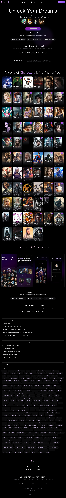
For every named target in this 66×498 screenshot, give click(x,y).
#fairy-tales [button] (5, 393)
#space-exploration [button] (51, 410)
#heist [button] (4, 390)
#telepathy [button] (43, 445)
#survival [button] (36, 440)
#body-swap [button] (16, 430)
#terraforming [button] (16, 442)
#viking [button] (28, 412)
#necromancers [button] (46, 422)
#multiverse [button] (28, 400)
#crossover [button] (20, 400)
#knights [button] (21, 412)
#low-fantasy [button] (27, 390)
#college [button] (5, 402)
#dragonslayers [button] (29, 422)
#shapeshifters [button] (30, 420)
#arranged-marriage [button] (25, 398)
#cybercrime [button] (44, 449)
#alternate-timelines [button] (21, 432)
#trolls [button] (10, 422)
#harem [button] (51, 425)
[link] (7, 83)
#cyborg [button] (33, 442)
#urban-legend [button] (6, 452)
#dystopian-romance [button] (7, 445)
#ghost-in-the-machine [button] (27, 430)
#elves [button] (51, 420)
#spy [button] (38, 395)
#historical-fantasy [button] (42, 447)
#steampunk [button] (16, 380)
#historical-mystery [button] (44, 452)
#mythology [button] (52, 378)
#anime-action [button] (59, 407)
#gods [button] (20, 415)
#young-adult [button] (17, 388)
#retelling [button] (11, 405)
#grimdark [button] (14, 407)
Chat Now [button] (61, 2)
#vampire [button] (15, 375)
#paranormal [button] (30, 393)
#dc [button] (60, 380)
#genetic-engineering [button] (8, 447)
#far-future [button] (11, 432)
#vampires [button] (35, 390)
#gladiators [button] (13, 415)
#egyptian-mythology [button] (19, 417)
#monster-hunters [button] (27, 440)
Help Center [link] (39, 488)
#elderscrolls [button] (29, 449)
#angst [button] (4, 427)
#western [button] (29, 405)
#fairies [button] (21, 422)
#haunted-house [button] (13, 420)
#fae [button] (16, 422)
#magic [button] (35, 378)
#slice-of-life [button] (37, 385)
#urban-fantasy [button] (43, 378)
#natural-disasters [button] (45, 440)
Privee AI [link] (5, 2)
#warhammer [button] (20, 449)
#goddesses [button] (27, 415)
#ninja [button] (57, 412)
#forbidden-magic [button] (31, 435)
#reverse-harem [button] (42, 425)
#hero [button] (4, 405)
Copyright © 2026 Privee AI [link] (33, 494)
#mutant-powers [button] (6, 430)
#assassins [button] (5, 415)
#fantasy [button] (11, 370)
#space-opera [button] (52, 393)
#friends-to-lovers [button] (49, 398)
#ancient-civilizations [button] (33, 432)
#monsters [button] (35, 415)
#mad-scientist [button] (44, 427)
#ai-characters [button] (50, 373)
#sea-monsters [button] (14, 435)
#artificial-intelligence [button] (7, 395)
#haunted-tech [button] (58, 430)
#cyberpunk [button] (25, 380)
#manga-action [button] (34, 407)
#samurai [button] (35, 412)
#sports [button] (10, 390)
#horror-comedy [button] (16, 440)
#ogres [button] (4, 422)
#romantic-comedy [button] (42, 388)
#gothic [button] (33, 388)
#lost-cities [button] (43, 432)
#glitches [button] (50, 430)
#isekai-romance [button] (40, 410)
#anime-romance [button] (28, 385)
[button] (28, 468)
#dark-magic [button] (40, 435)
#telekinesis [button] (31, 395)
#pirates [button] (35, 405)
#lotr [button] (4, 375)
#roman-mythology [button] (7, 417)
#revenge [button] (56, 395)
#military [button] (44, 395)
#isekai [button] (32, 410)
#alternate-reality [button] (32, 425)
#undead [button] (38, 422)
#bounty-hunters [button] (54, 442)
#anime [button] (4, 370)
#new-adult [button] (46, 400)
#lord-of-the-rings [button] (27, 383)
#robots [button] (44, 393)
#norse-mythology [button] (31, 417)
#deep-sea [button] (5, 435)
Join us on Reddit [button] (27, 52)
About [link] (25, 488)
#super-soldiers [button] (34, 427)
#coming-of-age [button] (37, 400)
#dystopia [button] (60, 378)
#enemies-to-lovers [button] (37, 398)
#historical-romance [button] (44, 405)
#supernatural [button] (14, 378)
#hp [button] (26, 373)
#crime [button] (58, 388)
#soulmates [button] (58, 398)
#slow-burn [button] (15, 398)
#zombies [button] (51, 390)
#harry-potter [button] (6, 383)
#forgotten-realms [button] (53, 447)
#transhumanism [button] (34, 445)
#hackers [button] (27, 452)
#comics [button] (39, 380)
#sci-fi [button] (21, 375)
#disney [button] (19, 385)
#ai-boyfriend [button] (41, 373)
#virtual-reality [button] (25, 410)
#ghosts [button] (4, 420)
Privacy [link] (33, 490)
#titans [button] (41, 415)
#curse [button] (47, 435)
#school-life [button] (55, 400)
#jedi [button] (47, 412)
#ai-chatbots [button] (59, 373)
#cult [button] (54, 422)
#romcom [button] (43, 407)
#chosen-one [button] (36, 402)
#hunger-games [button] (44, 383)
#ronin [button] (41, 412)
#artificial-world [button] (53, 427)
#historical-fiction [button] (47, 385)
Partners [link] (34, 488)
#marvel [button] (55, 380)
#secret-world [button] (52, 432)
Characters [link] (27, 72)
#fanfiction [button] (5, 378)
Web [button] (44, 2)
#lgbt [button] (23, 370)
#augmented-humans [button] (43, 442)
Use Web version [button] (50, 39)
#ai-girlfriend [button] (32, 373)
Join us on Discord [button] (41, 52)
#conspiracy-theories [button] (17, 452)
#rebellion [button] (5, 437)
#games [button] (33, 370)
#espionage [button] (47, 437)
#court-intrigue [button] (19, 402)
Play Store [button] (35, 2)
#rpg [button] (28, 370)
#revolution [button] (20, 437)
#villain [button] (60, 402)
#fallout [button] (36, 449)
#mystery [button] (40, 375)
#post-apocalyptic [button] (7, 380)
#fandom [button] (13, 400)
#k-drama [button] (50, 407)
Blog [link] (28, 488)
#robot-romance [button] (31, 447)
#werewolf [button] (22, 420)
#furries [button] (38, 420)
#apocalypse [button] (6, 412)
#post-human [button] (24, 445)
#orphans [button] (26, 427)
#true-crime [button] (34, 452)
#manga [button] (32, 380)
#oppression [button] (29, 437)
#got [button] (9, 375)
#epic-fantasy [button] (6, 407)
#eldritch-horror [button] (50, 417)
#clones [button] (17, 395)
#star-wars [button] (5, 385)
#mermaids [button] (13, 412)
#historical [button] (13, 373)
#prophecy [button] (27, 402)
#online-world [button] (15, 410)
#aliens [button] (37, 393)
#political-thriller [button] (38, 437)
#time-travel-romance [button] (20, 447)
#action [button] (27, 375)
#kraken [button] (22, 435)
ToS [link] (36, 490)
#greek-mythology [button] (50, 415)
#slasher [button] (59, 417)
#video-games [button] (6, 410)
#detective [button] (52, 388)
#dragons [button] (29, 378)
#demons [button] (58, 390)
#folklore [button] (13, 393)
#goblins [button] (45, 420)
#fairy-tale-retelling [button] (20, 405)
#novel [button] (17, 370)
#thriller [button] (47, 375)
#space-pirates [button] (25, 442)
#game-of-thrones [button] (16, 383)
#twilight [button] (35, 383)
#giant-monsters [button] (6, 442)
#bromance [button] (5, 400)
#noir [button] (50, 395)
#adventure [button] (54, 375)
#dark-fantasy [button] (26, 388)
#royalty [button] (54, 405)
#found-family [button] (17, 427)
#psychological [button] (21, 393)
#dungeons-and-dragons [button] (8, 449)
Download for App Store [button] (19, 39)
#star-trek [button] (13, 385)
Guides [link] (31, 488)
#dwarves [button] (58, 420)
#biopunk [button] (52, 449)
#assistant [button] (40, 370)
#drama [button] (33, 375)
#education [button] (5, 373)
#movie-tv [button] (48, 370)
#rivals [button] (11, 402)
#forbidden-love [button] (6, 398)
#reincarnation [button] (45, 402)
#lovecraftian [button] (41, 417)
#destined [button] (54, 435)
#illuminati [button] (15, 425)
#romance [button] (55, 370)
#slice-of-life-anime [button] (23, 407)
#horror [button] (20, 373)
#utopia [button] (16, 445)
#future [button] (4, 432)
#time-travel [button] (56, 385)
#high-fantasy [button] (18, 390)
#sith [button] (52, 412)
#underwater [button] (60, 432)
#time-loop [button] (23, 425)
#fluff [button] (10, 427)
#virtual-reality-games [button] (40, 430)
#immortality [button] (51, 445)
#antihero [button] (54, 402)
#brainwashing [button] (6, 440)
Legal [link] (30, 490)
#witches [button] (22, 378)
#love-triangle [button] (59, 425)
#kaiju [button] (53, 440)
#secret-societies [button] (6, 425)
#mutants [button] (24, 395)
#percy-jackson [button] (54, 383)
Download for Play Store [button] (35, 39)
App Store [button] (25, 2)
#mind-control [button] (56, 437)
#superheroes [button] (47, 380)
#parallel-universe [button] (7, 388)
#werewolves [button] (43, 390)
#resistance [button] (12, 437)
